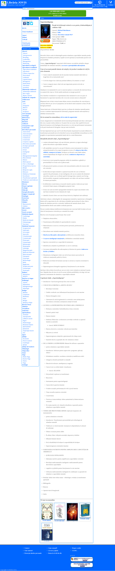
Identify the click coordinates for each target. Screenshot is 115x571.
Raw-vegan (26, 93)
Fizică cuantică (27, 341)
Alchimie (25, 314)
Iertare (25, 150)
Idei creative (26, 208)
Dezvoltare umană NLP (65, 34)
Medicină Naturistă (28, 226)
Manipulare (26, 274)
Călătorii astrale (27, 318)
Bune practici (27, 204)
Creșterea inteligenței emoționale (53, 238)
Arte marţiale (26, 113)
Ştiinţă (24, 336)
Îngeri (25, 320)
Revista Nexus (26, 304)
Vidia (59, 32)
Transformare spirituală (30, 178)
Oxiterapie (26, 258)
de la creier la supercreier (69, 117)
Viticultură (26, 85)
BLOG (24, 28)
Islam (24, 298)
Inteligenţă (26, 152)
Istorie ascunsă (27, 212)
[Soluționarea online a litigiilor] (81, 567)
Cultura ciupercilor (28, 73)
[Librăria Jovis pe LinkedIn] (28, 23)
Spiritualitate (26, 312)
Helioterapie (26, 244)
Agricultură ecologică (29, 65)
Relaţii (25, 168)
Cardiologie (26, 216)
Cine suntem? (28, 550)
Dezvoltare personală (29, 129)
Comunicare (26, 138)
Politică (24, 272)
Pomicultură (26, 83)
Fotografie (26, 105)
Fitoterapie (26, 240)
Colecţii (24, 39)
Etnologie (25, 196)
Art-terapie (26, 232)
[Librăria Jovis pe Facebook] (24, 23)
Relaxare (25, 172)
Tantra (25, 361)
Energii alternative (28, 192)
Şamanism (26, 328)
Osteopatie (26, 256)
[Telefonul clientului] (100, 2)
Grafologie (26, 343)
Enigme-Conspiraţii (28, 194)
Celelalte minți (84, 519)
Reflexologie (27, 260)
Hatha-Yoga (26, 357)
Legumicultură (27, 79)
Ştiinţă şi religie (27, 302)
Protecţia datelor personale (33, 553)
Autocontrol (26, 132)
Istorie (24, 210)
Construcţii (25, 127)
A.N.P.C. (74, 550)
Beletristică (26, 117)
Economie (26, 339)
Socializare (26, 176)
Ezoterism (25, 198)
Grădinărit (26, 77)
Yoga (23, 355)
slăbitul (45, 152)
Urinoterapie (26, 268)
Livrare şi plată (53, 550)
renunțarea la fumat (55, 152)
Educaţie (25, 190)
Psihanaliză (26, 284)
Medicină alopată (27, 214)
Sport (24, 335)
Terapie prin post (28, 266)
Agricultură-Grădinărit (29, 67)
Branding (25, 57)
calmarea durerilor (81, 150)
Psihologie (25, 280)
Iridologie (26, 248)
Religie (24, 290)
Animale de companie (29, 97)
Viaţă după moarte (28, 330)
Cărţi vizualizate (27, 32)
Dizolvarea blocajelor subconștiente (54, 235)
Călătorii (25, 123)
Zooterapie (26, 270)
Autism (25, 282)
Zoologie (25, 365)
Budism (25, 292)
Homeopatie (26, 246)
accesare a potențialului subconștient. (73, 65)
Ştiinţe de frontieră (28, 347)
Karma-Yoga (26, 359)
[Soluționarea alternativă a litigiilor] (81, 561)
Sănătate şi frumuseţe (29, 174)
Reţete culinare (27, 95)
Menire (25, 160)
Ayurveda (26, 234)
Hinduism (26, 296)
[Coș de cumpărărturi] (111, 2)
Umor (24, 353)
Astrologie (25, 115)
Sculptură (26, 111)
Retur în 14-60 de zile (55, 553)
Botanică (25, 121)
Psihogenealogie (28, 286)
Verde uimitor (46, 520)
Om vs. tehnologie (28, 164)
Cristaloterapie (27, 236)
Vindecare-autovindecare (30, 180)
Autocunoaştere (27, 134)
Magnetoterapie (27, 250)
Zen (24, 333)
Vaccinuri (26, 224)
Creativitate (26, 140)
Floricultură (26, 75)
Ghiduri (24, 202)
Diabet (25, 218)
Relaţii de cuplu (27, 170)
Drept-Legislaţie (27, 186)
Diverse (24, 184)
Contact (26, 548)
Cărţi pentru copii (28, 126)
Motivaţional (27, 162)
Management (27, 61)
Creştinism (26, 294)
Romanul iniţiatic (28, 324)
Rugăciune (26, 264)
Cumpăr (46, 41)
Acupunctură (27, 228)
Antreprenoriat (27, 55)
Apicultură (26, 71)
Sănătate (25, 306)
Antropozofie (27, 316)
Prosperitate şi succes (29, 166)
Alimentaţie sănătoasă (29, 89)
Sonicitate (25, 310)
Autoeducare (27, 136)
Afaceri (24, 51)
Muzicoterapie (27, 254)
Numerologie (27, 322)
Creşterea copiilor (28, 142)
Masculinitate (27, 158)
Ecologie (25, 188)
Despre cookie (76, 548)
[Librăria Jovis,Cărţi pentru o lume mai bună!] (3, 3)
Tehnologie (25, 349)
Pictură (25, 109)
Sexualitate (25, 308)
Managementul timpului (30, 156)
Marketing (26, 63)
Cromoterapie (27, 238)
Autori (24, 35)
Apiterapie (26, 230)
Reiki (24, 262)
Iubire (25, 154)
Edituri (24, 37)
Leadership (26, 59)
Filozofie (25, 200)
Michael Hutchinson (64, 30)
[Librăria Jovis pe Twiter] (31, 23)
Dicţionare (25, 182)
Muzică (25, 107)
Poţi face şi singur (27, 278)
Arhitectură (26, 99)
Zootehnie (26, 87)
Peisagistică (26, 81)
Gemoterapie (27, 242)
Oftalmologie (27, 222)
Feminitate (26, 148)
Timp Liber (25, 351)
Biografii (25, 119)
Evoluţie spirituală (28, 146)
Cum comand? (52, 548)
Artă (23, 101)
